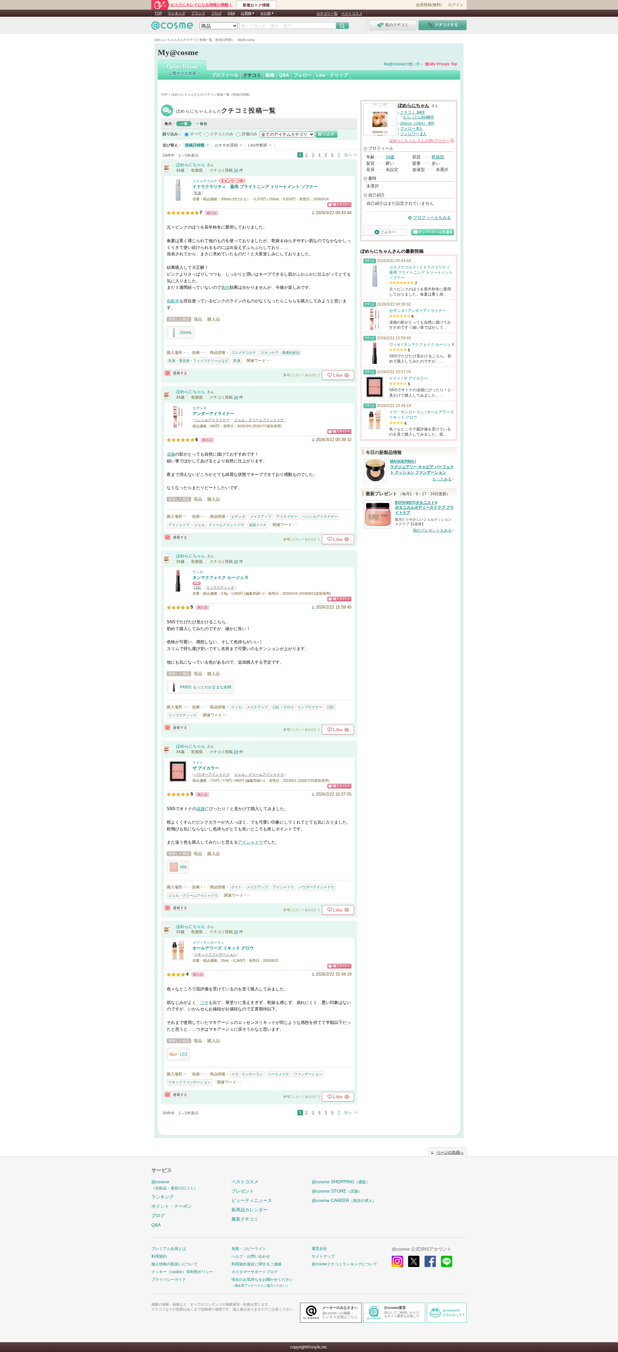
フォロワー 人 (413, 134)
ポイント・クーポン (171, 1206)
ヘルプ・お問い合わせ (250, 1256)
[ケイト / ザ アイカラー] (178, 779)
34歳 (390, 157)
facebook (430, 1261)
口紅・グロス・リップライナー (297, 707)
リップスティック (220, 587)
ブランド (198, 13)
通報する (176, 373)
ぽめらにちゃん (226, 111)
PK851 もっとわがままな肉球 (205, 687)
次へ (348, 155)
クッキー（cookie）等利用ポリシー (182, 1272)
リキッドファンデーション (215, 954)
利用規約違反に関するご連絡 (256, 1264)
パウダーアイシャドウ (211, 774)
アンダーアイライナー (213, 413)
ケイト (197, 762)
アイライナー (286, 516)
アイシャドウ (179, 525)
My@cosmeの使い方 (402, 64)
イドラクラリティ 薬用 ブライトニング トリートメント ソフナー (255, 186)
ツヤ (204, 1002)
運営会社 (319, 1248)
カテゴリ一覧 (327, 13)
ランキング (176, 13)
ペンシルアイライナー (211, 420)
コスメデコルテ (204, 181)
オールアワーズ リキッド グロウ (223, 948)
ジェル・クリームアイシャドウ (259, 420)
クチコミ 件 (412, 112)
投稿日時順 (194, 145)
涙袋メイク (258, 525)
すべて (196, 134)
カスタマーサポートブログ (254, 1272)
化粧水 (173, 300)
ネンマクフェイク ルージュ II (220, 577)
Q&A (231, 13)
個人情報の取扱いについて (174, 1264)
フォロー (303, 75)
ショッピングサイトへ (339, 204)
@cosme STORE (337, 1191)
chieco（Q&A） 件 (417, 123)
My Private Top (443, 64)
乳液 (197, 193)
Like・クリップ (332, 75)
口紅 (197, 587)
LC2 (183, 1054)
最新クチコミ (244, 1219)
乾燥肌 (438, 157)
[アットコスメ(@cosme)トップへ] (172, 27)
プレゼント (242, 1191)
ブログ (216, 13)
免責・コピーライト (248, 1248)
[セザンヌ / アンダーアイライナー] (178, 425)
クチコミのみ (221, 134)
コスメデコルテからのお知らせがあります (231, 181)
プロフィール (225, 75)
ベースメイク (278, 1074)
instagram (397, 1261)
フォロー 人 (411, 128)
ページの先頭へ (450, 1152)
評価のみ (249, 134)
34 (236, 170)
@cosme (174, 1184)
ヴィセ (197, 572)
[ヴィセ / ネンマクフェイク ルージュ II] (178, 589)
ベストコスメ (351, 13)
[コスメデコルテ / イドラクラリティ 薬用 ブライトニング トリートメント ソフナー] (178, 198)
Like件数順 (257, 145)
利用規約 (159, 1256)
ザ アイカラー (205, 768)
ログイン (456, 5)
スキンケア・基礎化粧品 (280, 353)
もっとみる (442, 479)
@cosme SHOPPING (341, 1181)
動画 (270, 75)
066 (183, 867)
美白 (225, 287)
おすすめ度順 (226, 145)
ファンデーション (308, 1074)
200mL (186, 332)
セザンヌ (199, 408)
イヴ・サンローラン (208, 942)
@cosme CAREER (344, 1200)
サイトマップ (323, 1256)
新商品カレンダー (249, 1209)
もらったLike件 (418, 117)
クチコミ (252, 75)
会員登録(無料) (429, 5)
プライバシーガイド (168, 1279)
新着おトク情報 (256, 5)
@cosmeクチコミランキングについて (344, 1264)
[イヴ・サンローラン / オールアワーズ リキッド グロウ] (178, 959)
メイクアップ (260, 516)
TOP (158, 13)
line (446, 1261)
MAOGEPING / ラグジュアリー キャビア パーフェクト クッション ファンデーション (422, 467)
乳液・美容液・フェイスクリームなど (198, 361)
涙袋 (171, 454)
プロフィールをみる (432, 217)
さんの (421, 140)
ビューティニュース (251, 1200)
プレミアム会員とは (168, 1248)
